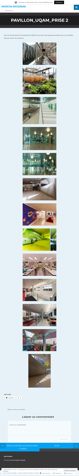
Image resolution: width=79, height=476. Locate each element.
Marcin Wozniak (13, 6)
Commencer (59, 2)
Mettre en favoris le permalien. (16, 409)
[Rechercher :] (13, 11)
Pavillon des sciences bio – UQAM (22, 447)
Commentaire (63, 439)
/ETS (57, 445)
